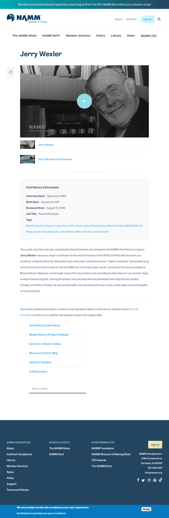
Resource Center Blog (43, 353)
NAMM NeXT (51, 35)
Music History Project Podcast (49, 334)
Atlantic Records (35, 226)
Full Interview (101, 231)
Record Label (53, 226)
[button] (84, 101)
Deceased (53, 231)
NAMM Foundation (103, 448)
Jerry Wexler (67, 231)
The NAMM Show (24, 35)
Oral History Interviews (44, 325)
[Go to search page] (159, 19)
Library (116, 35)
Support (131, 19)
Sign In (147, 19)
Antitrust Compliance (19, 454)
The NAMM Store (102, 466)
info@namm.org (153, 472)
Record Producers (73, 226)
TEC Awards (99, 460)
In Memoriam (38, 371)
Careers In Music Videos (45, 343)
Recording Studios (95, 226)
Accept (146, 509)
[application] (84, 101)
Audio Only (40, 231)
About (118, 19)
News (131, 35)
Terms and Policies (18, 490)
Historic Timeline (40, 362)
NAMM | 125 (148, 35)
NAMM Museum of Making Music (111, 454)
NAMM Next (56, 454)
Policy (100, 35)
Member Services (78, 35)
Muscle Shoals (115, 226)
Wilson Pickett (84, 231)
